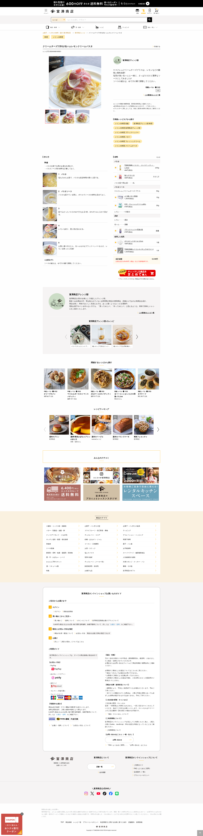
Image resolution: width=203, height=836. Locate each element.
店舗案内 (131, 822)
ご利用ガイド (138, 765)
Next (137, 337)
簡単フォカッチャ (140, 436)
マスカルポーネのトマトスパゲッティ (78, 395)
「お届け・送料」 (115, 624)
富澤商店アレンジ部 (131, 60)
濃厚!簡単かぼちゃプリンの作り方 (80, 437)
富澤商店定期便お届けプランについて (105, 620)
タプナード (142, 394)
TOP (62, 822)
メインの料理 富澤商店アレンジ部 (127, 128)
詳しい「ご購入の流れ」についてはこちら (69, 641)
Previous (66, 337)
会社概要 (102, 772)
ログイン (58, 611)
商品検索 (69, 822)
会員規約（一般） (140, 772)
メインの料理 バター (122, 137)
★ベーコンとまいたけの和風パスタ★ (125, 395)
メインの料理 (58, 37)
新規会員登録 (68, 611)
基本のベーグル (97, 436)
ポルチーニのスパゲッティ (101, 394)
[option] (75, 82)
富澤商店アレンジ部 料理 (143, 123)
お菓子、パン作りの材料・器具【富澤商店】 (57, 33)
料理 (46, 37)
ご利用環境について (114, 730)
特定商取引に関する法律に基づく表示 (113, 822)
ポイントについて (83, 620)
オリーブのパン (50, 394)
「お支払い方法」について (81, 725)
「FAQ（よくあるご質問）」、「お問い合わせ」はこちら (127, 745)
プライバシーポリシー (141, 775)
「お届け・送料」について (60, 725)
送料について (69, 620)
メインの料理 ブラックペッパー (127, 132)
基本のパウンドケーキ (121, 436)
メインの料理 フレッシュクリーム (127, 141)
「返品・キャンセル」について (118, 714)
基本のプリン (54, 436)
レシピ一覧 (77, 822)
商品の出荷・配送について (64, 633)
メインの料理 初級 (122, 123)
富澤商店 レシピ (80, 33)
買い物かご (58, 620)
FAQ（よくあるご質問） (142, 768)
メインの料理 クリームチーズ (126, 146)
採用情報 (139, 822)
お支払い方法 (80, 633)
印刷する (157, 46)
